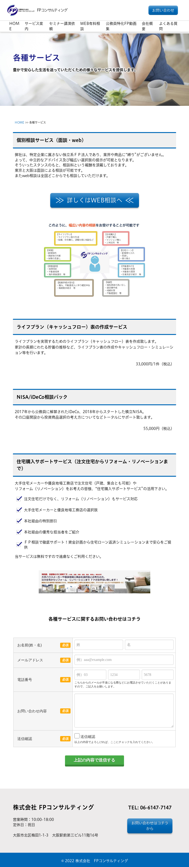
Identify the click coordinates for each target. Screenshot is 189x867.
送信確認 (87, 736)
